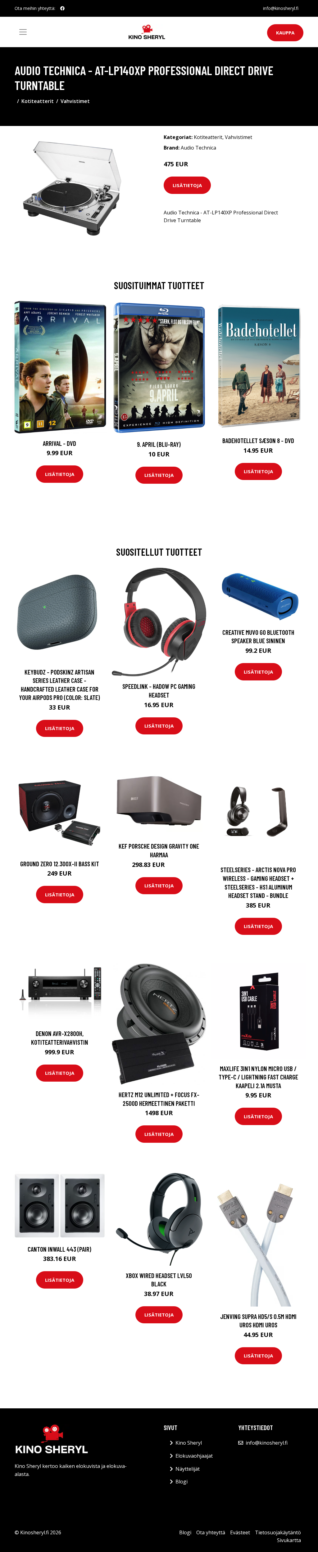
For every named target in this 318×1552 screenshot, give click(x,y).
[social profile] (62, 8)
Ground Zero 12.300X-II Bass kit (59, 864)
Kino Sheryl (188, 1442)
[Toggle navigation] (23, 32)
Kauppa (285, 32)
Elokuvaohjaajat (194, 1455)
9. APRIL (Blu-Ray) (159, 444)
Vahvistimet (75, 101)
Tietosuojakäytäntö (278, 1532)
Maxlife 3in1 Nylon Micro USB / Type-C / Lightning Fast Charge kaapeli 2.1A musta (258, 1077)
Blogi (181, 1481)
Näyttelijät (187, 1468)
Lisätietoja (187, 185)
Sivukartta (289, 1540)
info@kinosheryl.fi (280, 8)
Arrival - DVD (59, 443)
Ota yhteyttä (210, 1532)
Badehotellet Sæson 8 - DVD (258, 440)
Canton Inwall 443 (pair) (59, 1249)
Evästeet (240, 1532)
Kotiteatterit (37, 101)
